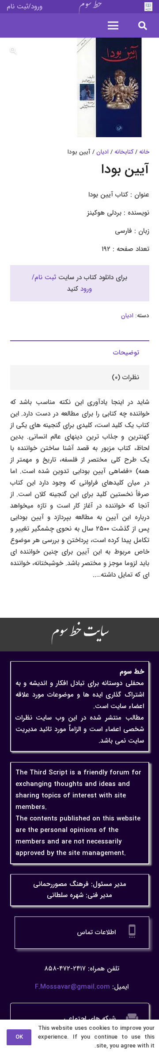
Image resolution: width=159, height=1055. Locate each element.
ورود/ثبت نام (24, 6)
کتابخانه (123, 152)
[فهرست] (113, 26)
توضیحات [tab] (126, 352)
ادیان (102, 152)
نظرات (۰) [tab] (125, 377)
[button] (13, 51)
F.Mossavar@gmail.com (72, 987)
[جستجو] (142, 25)
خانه (144, 152)
